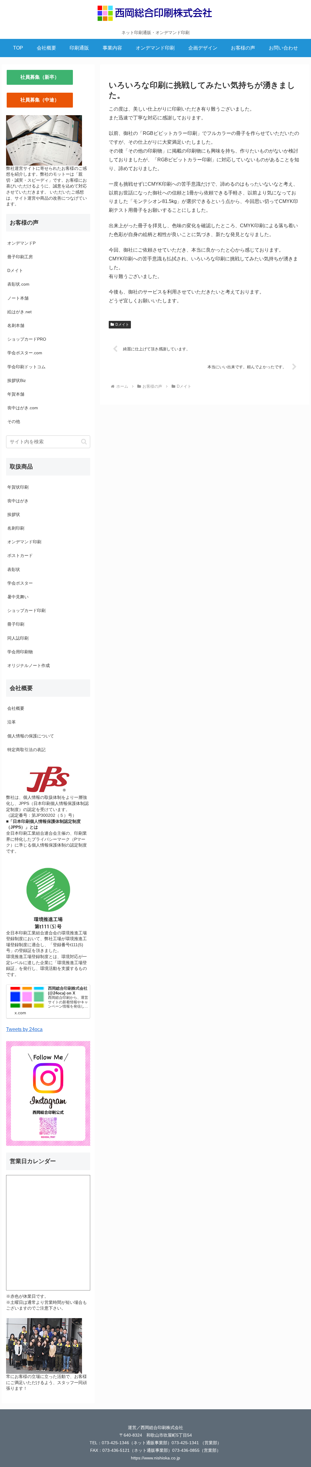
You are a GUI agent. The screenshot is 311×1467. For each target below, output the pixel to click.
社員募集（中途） (39, 99)
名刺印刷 (15, 528)
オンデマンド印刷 (24, 541)
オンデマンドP (21, 243)
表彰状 (13, 569)
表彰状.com (18, 284)
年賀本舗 (15, 394)
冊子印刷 (15, 624)
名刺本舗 (15, 325)
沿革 (11, 722)
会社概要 (15, 708)
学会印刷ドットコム (26, 366)
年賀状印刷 (18, 487)
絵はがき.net (19, 311)
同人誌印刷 (18, 638)
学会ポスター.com (24, 352)
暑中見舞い (18, 596)
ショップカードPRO (26, 339)
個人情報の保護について (30, 736)
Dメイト (122, 324)
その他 (13, 421)
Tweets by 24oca (24, 1029)
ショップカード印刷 (26, 610)
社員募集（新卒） (39, 77)
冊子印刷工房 (20, 256)
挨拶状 (13, 514)
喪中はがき (18, 500)
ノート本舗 (18, 298)
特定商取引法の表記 (26, 749)
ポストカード (20, 555)
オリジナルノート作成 (28, 665)
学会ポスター (20, 583)
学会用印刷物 (20, 651)
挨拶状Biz (16, 380)
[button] (84, 441)
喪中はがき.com (22, 407)
